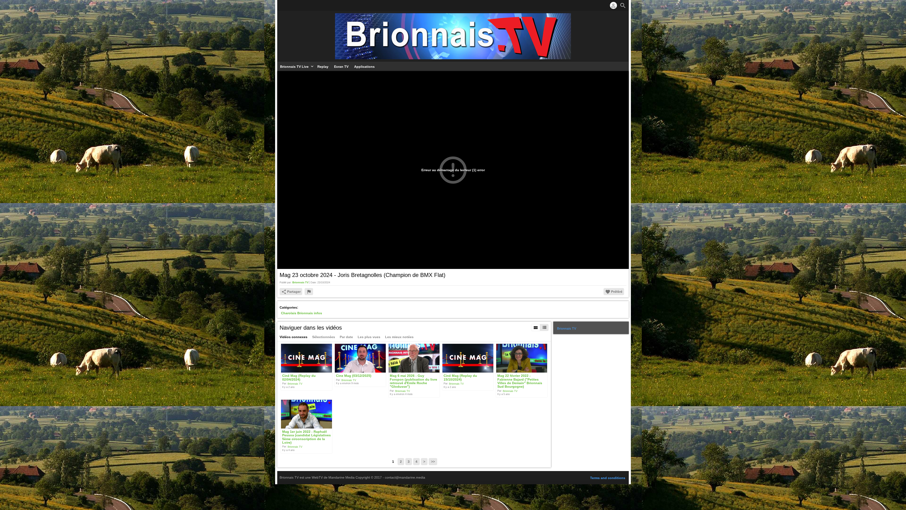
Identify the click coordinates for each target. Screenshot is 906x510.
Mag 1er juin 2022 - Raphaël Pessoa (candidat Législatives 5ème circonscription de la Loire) (306, 437)
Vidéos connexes (293, 337)
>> (433, 461)
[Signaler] (309, 291)
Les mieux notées (399, 337)
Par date (346, 337)
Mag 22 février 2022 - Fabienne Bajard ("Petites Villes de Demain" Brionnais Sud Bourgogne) (519, 381)
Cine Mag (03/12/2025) (353, 376)
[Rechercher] (622, 5)
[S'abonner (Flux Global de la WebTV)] (282, 5)
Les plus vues (369, 337)
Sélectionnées (323, 337)
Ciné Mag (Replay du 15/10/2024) (460, 377)
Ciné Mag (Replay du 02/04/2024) (299, 377)
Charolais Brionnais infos (301, 313)
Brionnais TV (295, 383)
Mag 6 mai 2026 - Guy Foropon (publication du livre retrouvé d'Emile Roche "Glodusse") (413, 381)
